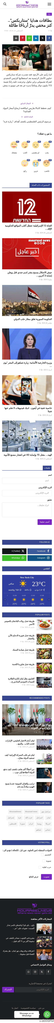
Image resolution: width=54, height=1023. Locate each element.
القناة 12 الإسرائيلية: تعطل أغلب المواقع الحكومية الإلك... (28, 227)
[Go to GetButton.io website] (47, 1020)
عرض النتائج (33, 876)
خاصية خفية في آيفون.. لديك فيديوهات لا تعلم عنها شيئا (28, 410)
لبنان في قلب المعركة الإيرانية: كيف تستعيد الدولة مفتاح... (19, 756)
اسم (50, 475)
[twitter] (41, 972)
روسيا (39, 823)
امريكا (48, 823)
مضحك (14, 152)
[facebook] (48, 972)
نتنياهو (38, 829)
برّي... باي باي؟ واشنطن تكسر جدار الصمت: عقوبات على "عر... (20, 926)
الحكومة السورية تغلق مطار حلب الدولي (33, 319)
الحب (25, 152)
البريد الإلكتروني (45, 487)
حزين (36, 171)
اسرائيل (39, 817)
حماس (47, 829)
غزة (19, 817)
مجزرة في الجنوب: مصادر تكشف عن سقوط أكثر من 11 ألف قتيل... (20, 939)
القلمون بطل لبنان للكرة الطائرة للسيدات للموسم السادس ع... (21, 680)
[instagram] (35, 972)
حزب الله (28, 817)
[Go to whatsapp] (47, 1014)
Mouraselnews (15, 811)
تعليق (49, 500)
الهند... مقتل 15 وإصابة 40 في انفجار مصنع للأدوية (28, 454)
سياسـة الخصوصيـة (28, 1008)
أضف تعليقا (44, 522)
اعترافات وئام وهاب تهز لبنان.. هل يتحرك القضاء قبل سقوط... (18, 952)
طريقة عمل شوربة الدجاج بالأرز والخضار (21, 637)
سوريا (22, 823)
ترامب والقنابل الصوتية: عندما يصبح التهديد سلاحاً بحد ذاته (19, 785)
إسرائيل (11, 817)
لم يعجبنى (35, 152)
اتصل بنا (15, 1008)
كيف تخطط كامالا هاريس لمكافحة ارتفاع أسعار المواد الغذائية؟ (27, 110)
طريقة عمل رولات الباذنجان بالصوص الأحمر (19, 622)
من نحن (41, 1008)
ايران (31, 823)
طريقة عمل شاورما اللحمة (23, 664)
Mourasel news (31, 811)
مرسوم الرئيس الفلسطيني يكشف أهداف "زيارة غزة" (27, 121)
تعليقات (47, 468)
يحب (47, 152)
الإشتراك (8, 989)
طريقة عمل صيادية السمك (23, 649)
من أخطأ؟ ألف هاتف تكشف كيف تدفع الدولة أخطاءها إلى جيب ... (18, 771)
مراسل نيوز (45, 811)
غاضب (46, 171)
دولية (49, 14)
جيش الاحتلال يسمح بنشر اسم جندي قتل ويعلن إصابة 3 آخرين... (29, 274)
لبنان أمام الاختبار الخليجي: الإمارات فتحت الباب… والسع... (19, 742)
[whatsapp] (28, 972)
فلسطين (13, 823)
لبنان (48, 817)
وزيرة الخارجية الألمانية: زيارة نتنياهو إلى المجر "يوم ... (27, 364)
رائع (25, 171)
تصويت (46, 877)
